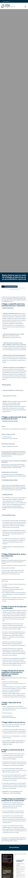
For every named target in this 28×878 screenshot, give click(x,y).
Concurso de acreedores (5, 857)
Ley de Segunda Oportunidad (5, 860)
